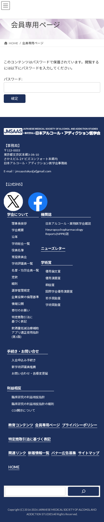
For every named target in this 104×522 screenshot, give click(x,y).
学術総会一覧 (21, 243)
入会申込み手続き (24, 360)
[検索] (83, 491)
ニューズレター (53, 248)
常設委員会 (19, 257)
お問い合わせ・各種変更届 (30, 373)
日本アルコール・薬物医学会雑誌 (68, 223)
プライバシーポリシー (79, 425)
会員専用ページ (47, 425)
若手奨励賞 (53, 298)
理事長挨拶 (19, 223)
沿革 (15, 237)
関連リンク (17, 453)
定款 (15, 277)
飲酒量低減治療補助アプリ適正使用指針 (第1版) (25, 332)
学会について (17, 214)
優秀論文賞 (53, 271)
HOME (13, 467)
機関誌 (46, 214)
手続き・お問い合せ (23, 351)
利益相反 (14, 388)
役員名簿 (18, 250)
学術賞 (46, 262)
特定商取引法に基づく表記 (29, 439)
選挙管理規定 (21, 290)
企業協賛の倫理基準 (25, 297)
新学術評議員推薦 (24, 367)
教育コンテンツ (20, 425)
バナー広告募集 (63, 453)
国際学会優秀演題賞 (59, 291)
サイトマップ (88, 453)
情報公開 (18, 303)
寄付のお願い (21, 310)
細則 (15, 284)
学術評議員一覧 (22, 263)
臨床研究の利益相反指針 (28, 397)
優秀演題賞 (53, 278)
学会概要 (18, 230)
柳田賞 (50, 285)
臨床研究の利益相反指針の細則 (33, 404)
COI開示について (23, 410)
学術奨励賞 (53, 305)
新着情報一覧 (38, 453)
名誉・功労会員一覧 (25, 270)
